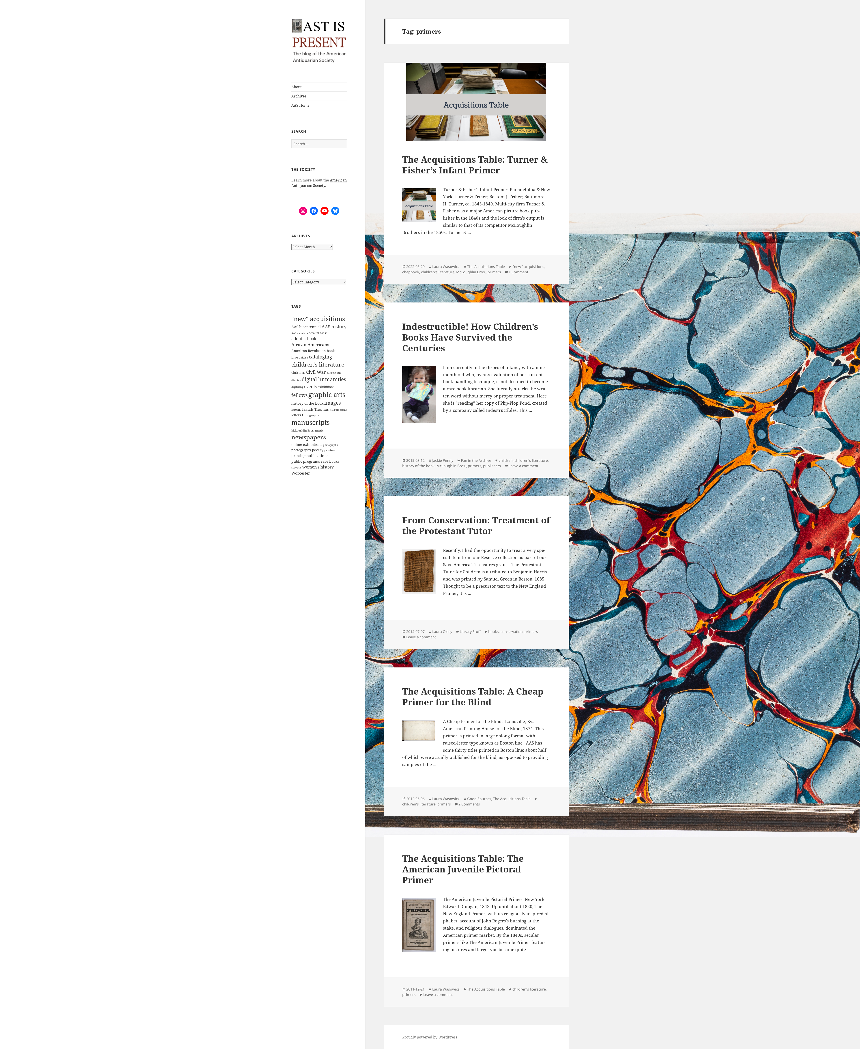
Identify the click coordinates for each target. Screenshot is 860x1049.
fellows (299, 395)
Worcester (300, 473)
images (332, 402)
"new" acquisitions (318, 319)
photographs (330, 445)
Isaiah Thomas (315, 409)
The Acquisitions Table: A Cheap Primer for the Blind (472, 696)
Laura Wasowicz (446, 266)
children (506, 460)
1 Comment (518, 272)
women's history (318, 467)
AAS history (334, 327)
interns (296, 410)
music (319, 430)
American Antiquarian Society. (319, 183)
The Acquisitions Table (486, 266)
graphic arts (326, 394)
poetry (317, 449)
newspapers (308, 437)
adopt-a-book (303, 338)
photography (301, 450)
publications (317, 455)
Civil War (316, 372)
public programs (305, 461)
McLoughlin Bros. (302, 430)
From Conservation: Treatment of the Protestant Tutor (476, 525)
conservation (335, 373)
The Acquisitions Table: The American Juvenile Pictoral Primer (463, 869)
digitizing (297, 387)
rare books (330, 461)
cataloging (320, 357)
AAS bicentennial (306, 326)
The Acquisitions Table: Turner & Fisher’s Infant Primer (475, 164)
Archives (298, 96)
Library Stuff (470, 631)
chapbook (410, 272)
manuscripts (310, 422)
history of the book (307, 403)
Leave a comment (523, 465)
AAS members (299, 333)
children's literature (317, 364)
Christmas (298, 373)
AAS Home (300, 105)
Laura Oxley (442, 631)
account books (318, 333)
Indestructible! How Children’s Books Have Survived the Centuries (470, 337)
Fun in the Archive (476, 460)
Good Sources (479, 798)
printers (329, 450)
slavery (296, 467)
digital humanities (324, 379)
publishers (492, 465)
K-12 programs (338, 409)
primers (494, 272)
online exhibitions (306, 444)
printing (298, 455)
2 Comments (469, 804)
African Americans (310, 345)
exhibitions (326, 387)
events (310, 386)
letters (296, 415)
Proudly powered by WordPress (429, 1037)
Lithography (310, 415)
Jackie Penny (442, 460)
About (296, 86)
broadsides (299, 357)
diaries (296, 380)
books (331, 350)
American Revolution (308, 350)
